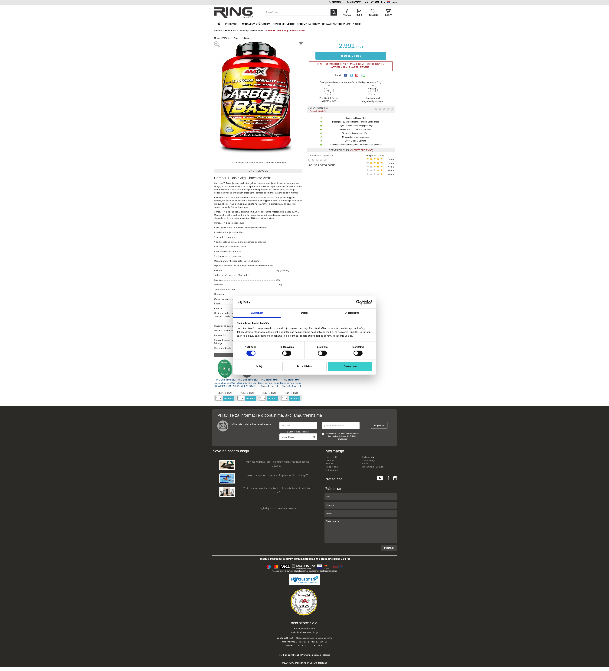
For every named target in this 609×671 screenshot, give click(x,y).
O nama (330, 460)
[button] (293, 42)
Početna (218, 30)
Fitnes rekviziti (282, 24)
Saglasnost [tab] (257, 312)
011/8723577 (373, 2)
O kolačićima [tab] (352, 312)
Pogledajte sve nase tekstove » (277, 508)
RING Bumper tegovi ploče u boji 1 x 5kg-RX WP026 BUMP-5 (247, 382)
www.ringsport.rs (297, 662)
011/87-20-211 (301, 645)
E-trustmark (332, 470)
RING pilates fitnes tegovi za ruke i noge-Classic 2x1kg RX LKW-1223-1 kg (269, 382)
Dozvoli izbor (304, 366)
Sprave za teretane (335, 24)
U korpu (229, 398)
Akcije (357, 24)
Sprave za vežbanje (255, 24)
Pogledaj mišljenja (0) (318, 111)
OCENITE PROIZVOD (361, 150)
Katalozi (366, 463)
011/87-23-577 (317, 645)
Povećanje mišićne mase (251, 30)
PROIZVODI (231, 24)
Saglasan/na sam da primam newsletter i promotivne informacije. (342, 436)
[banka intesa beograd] (304, 566)
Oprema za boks (307, 24)
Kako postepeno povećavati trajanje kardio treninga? (277, 475)
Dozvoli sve (350, 366)
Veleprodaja (332, 466)
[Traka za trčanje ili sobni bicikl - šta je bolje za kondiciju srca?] (227, 491)
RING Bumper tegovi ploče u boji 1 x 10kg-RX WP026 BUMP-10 (225, 382)
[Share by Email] (363, 75)
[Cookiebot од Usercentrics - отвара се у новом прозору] (358, 302)
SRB (393, 2)
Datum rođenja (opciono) (298, 432)
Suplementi (230, 30)
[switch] (286, 353)
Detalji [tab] (304, 312)
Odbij (259, 366)
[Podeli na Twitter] (351, 75)
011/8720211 (337, 2)
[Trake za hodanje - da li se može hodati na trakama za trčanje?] (227, 465)
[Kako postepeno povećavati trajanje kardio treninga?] (227, 478)
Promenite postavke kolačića (315, 655)
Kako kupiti (331, 457)
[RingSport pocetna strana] (220, 24)
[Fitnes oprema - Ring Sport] (236, 12)
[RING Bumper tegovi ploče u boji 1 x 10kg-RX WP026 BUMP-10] (225, 368)
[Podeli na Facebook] (345, 75)
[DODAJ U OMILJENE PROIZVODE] (301, 44)
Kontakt (330, 463)
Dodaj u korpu (352, 56)
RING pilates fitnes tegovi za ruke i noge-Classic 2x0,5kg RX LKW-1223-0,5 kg (291, 382)
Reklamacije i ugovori (372, 466)
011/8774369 (355, 2)
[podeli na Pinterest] (356, 75)
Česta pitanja (368, 460)
